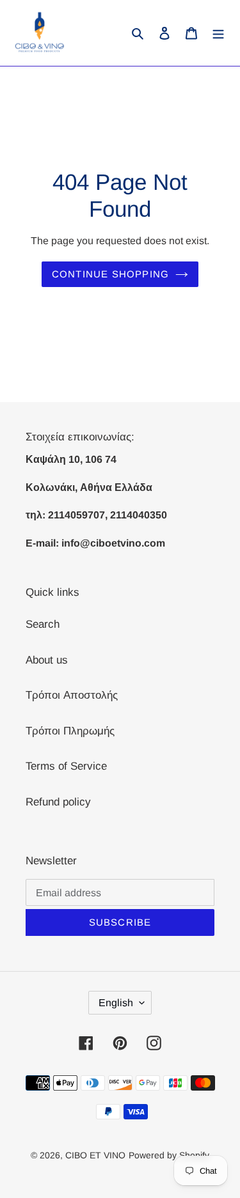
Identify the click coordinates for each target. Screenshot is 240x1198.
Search (43, 624)
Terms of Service (66, 766)
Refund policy (58, 802)
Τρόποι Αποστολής (72, 695)
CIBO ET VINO (95, 1155)
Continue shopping (110, 273)
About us (47, 660)
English (116, 1002)
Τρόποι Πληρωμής (70, 731)
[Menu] (218, 33)
